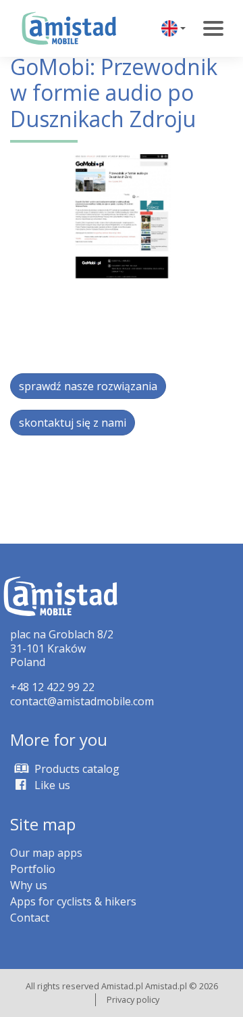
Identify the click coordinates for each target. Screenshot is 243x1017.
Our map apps (46, 852)
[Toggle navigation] (213, 28)
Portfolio (32, 868)
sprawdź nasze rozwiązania (88, 386)
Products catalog (75, 768)
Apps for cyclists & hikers (73, 901)
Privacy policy (133, 999)
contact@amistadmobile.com (82, 701)
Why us (28, 885)
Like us (51, 785)
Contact (29, 917)
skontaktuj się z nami (72, 422)
